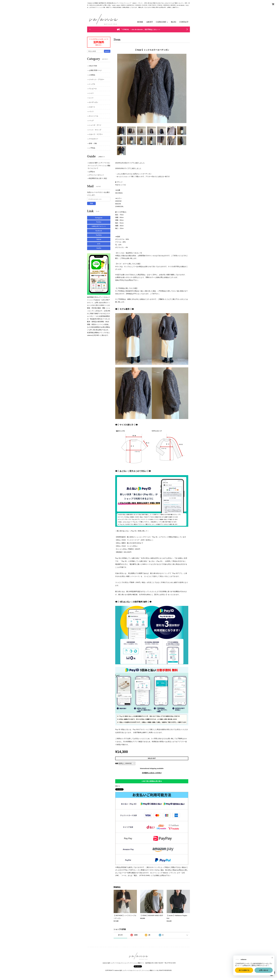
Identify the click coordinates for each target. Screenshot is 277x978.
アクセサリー (93, 139)
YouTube (99, 235)
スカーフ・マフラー (96, 134)
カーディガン (93, 102)
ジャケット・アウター (96, 79)
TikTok (98, 239)
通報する (117, 786)
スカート (92, 107)
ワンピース (93, 88)
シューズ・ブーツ (95, 125)
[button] (161, 22)
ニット (91, 98)
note (98, 244)
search (107, 51)
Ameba (98, 248)
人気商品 (92, 75)
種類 (116, 763)
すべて (120, 935)
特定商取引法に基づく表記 (98, 178)
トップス (92, 84)
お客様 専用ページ (95, 70)
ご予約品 (92, 148)
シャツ (91, 93)
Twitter (98, 222)
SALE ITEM (93, 66)
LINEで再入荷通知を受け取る (152, 781)
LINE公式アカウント (99, 226)
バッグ (91, 120)
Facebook (99, 231)
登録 (91, 203)
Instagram (98, 218)
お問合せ (92, 171)
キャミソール (93, 116)
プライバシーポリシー (96, 175)
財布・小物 (93, 143)
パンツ (91, 111)
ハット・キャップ (95, 130)
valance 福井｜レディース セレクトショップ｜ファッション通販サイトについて (99, 165)
